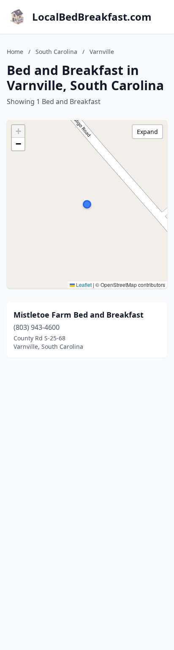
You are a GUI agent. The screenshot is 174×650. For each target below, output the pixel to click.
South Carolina (56, 52)
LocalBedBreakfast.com (92, 17)
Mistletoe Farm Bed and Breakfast (79, 315)
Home (15, 52)
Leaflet (83, 284)
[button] (87, 204)
